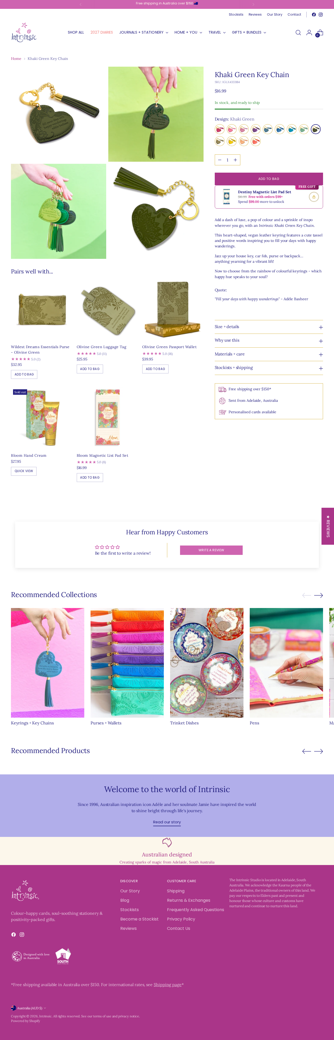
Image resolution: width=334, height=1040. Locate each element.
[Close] (252, 439)
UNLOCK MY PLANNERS (212, 587)
